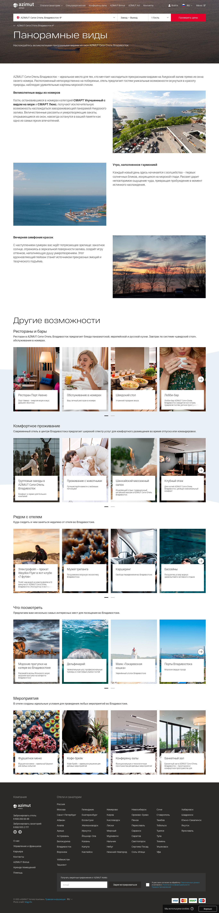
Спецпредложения (75, 5)
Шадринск (187, 814)
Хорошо (208, 908)
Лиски (110, 825)
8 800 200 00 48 (21, 818)
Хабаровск (187, 809)
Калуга (85, 846)
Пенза (135, 820)
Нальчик (111, 841)
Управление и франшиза (27, 846)
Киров (110, 814)
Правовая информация (55, 899)
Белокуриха (63, 841)
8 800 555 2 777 (21, 827)
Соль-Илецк (138, 851)
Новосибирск (139, 809)
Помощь (18, 872)
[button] (106, 506)
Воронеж (62, 851)
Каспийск (87, 851)
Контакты (148, 5)
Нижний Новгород (117, 851)
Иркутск (86, 830)
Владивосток (64, 846)
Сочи (159, 809)
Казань (86, 841)
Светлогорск (139, 841)
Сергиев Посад (140, 846)
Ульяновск (162, 846)
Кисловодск (113, 820)
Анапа (60, 825)
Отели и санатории (50, 5)
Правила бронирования (161, 887)
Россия (61, 804)
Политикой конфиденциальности (176, 885)
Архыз (60, 830)
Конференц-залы (98, 5)
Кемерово (112, 809)
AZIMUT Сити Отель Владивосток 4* (35, 25)
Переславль (138, 825)
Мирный (111, 830)
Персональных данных (190, 882)
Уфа (159, 851)
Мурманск (113, 835)
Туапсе (160, 830)
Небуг (110, 846)
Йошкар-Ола (89, 835)
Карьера (18, 851)
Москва (61, 809)
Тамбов (161, 820)
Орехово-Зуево (140, 814)
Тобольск (162, 825)
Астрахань (63, 835)
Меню (199, 5)
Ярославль (187, 830)
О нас (16, 840)
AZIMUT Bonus (117, 5)
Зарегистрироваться (125, 884)
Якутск (185, 825)
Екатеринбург (89, 814)
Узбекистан (63, 859)
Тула (159, 835)
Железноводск (90, 825)
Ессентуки (87, 820)
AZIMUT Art (134, 5)
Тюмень (161, 841)
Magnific (28, 902)
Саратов (136, 835)
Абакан (61, 820)
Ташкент (62, 864)
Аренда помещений (24, 867)
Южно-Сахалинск (191, 820)
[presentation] (18, 379)
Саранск (136, 830)
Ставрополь (163, 814)
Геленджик (88, 809)
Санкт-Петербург (66, 814)
